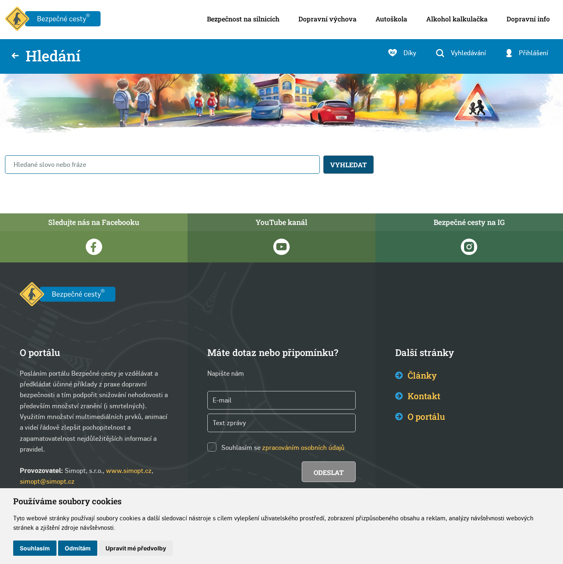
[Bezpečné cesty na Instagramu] (469, 246)
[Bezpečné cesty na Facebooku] (94, 246)
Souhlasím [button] (35, 548)
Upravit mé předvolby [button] (136, 548)
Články (422, 375)
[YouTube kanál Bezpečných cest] (281, 246)
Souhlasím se (240, 448)
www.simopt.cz (129, 471)
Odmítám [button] (78, 548)
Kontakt (424, 396)
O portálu (426, 416)
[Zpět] (15, 56)
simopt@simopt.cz (47, 481)
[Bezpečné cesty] (53, 20)
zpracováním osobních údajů (303, 448)
